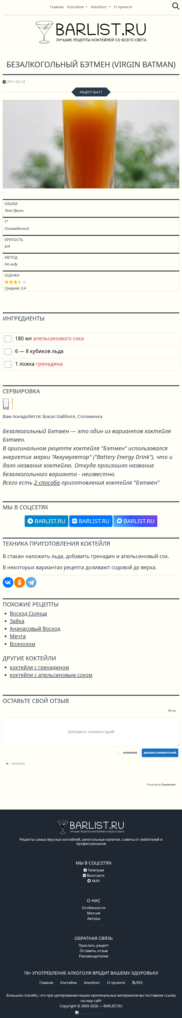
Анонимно (130, 752)
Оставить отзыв (94, 950)
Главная (46, 982)
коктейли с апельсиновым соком (51, 674)
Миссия (93, 913)
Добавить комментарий (160, 752)
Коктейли (68, 982)
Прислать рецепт (94, 945)
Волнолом (22, 644)
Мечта (18, 636)
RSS (138, 982)
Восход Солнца (28, 613)
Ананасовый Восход (35, 628)
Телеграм (95, 870)
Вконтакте (95, 875)
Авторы (93, 918)
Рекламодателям (93, 956)
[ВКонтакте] (8, 582)
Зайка (17, 621)
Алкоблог (92, 982)
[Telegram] (31, 582)
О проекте (116, 982)
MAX (96, 880)
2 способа (47, 482)
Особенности (93, 907)
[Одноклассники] (19, 582)
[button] (77, 6)
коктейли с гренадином (39, 667)
